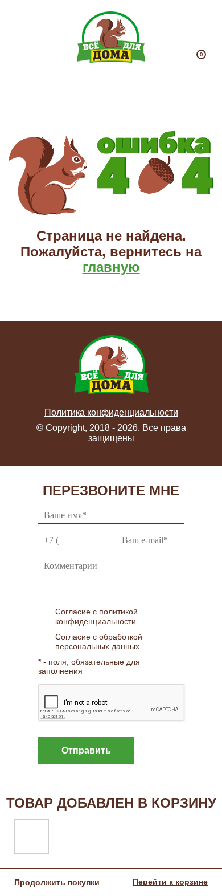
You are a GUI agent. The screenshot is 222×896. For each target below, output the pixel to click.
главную (111, 267)
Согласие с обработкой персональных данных (98, 641)
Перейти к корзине (170, 881)
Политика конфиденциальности (111, 412)
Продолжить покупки (57, 882)
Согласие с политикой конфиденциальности (96, 616)
